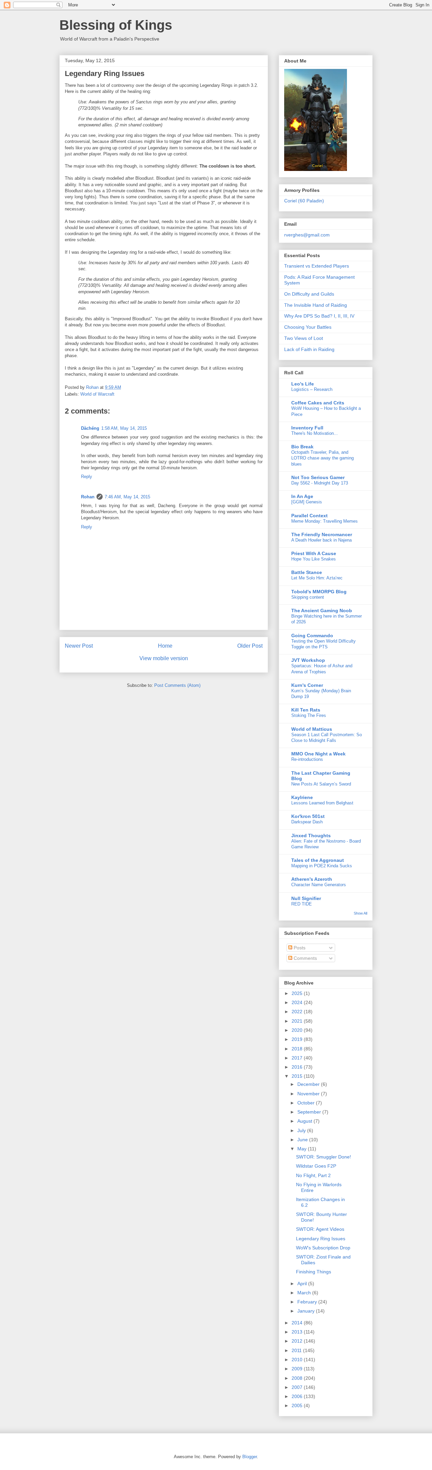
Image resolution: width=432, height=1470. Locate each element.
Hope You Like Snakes (313, 559)
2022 (298, 1011)
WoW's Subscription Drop (323, 1247)
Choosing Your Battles (307, 327)
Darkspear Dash (307, 821)
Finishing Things (313, 1271)
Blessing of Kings (115, 25)
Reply (86, 476)
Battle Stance (306, 572)
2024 (298, 1002)
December (309, 1084)
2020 (298, 1030)
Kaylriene (302, 797)
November (309, 1093)
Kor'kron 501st (308, 816)
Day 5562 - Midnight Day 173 (319, 482)
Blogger (249, 1456)
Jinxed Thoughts (311, 835)
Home (165, 646)
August (305, 1121)
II (339, 316)
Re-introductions (307, 759)
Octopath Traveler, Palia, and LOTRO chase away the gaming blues (322, 458)
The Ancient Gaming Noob (321, 610)
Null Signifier (306, 898)
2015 (298, 1076)
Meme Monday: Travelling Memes (324, 521)
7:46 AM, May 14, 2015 (127, 496)
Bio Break (302, 446)
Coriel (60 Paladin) (304, 200)
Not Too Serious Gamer (318, 477)
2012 (298, 1341)
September (309, 1112)
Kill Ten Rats (305, 710)
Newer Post (79, 646)
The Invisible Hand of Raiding (315, 305)
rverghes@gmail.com (307, 235)
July (302, 1130)
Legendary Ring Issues (320, 1238)
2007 (298, 1387)
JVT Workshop (308, 660)
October (306, 1102)
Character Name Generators (318, 884)
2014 (298, 1322)
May (302, 1148)
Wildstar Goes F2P (316, 1166)
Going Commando (312, 635)
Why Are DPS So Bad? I (309, 316)
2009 (298, 1368)
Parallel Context (309, 515)
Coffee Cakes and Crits (317, 402)
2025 (298, 993)
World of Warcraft (97, 394)
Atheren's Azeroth (311, 879)
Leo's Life (302, 384)
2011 (297, 1350)
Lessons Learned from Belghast (322, 802)
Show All (360, 913)
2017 (298, 1058)
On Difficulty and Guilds (309, 294)
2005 (298, 1405)
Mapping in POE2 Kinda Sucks (321, 865)
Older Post (250, 646)
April (302, 1283)
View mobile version (163, 658)
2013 (298, 1332)
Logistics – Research (311, 389)
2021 (298, 1021)
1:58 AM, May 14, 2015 (124, 428)
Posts (298, 947)
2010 (298, 1359)
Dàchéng (90, 428)
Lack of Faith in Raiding (309, 349)
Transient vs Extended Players (316, 266)
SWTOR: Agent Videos (320, 1229)
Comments (304, 958)
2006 (298, 1396)
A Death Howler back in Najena (321, 540)
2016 (298, 1067)
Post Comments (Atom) (177, 685)
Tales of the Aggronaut (317, 860)
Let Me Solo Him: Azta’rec (317, 577)
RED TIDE (301, 903)
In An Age (302, 496)
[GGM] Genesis (306, 501)
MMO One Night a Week (318, 753)
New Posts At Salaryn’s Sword (321, 784)
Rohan (87, 496)
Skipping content (307, 597)
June (303, 1139)
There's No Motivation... (314, 433)
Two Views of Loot (303, 338)
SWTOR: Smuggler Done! (323, 1157)
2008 (298, 1378)
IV (352, 316)
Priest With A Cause (313, 553)
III (345, 316)
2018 (298, 1048)
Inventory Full (307, 427)
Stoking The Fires (308, 715)
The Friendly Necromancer (321, 534)
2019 (298, 1039)
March (304, 1292)
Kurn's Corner (307, 685)
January (306, 1311)
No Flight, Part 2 (313, 1175)
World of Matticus (311, 729)
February (307, 1301)
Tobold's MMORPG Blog (319, 591)
